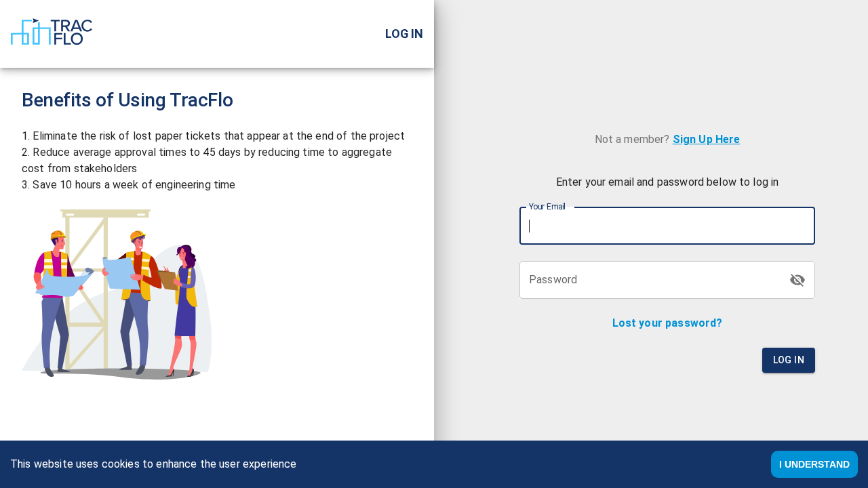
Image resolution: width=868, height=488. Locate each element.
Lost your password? (667, 323)
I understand (814, 464)
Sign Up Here (707, 139)
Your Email (547, 206)
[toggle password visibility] (797, 280)
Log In (788, 359)
